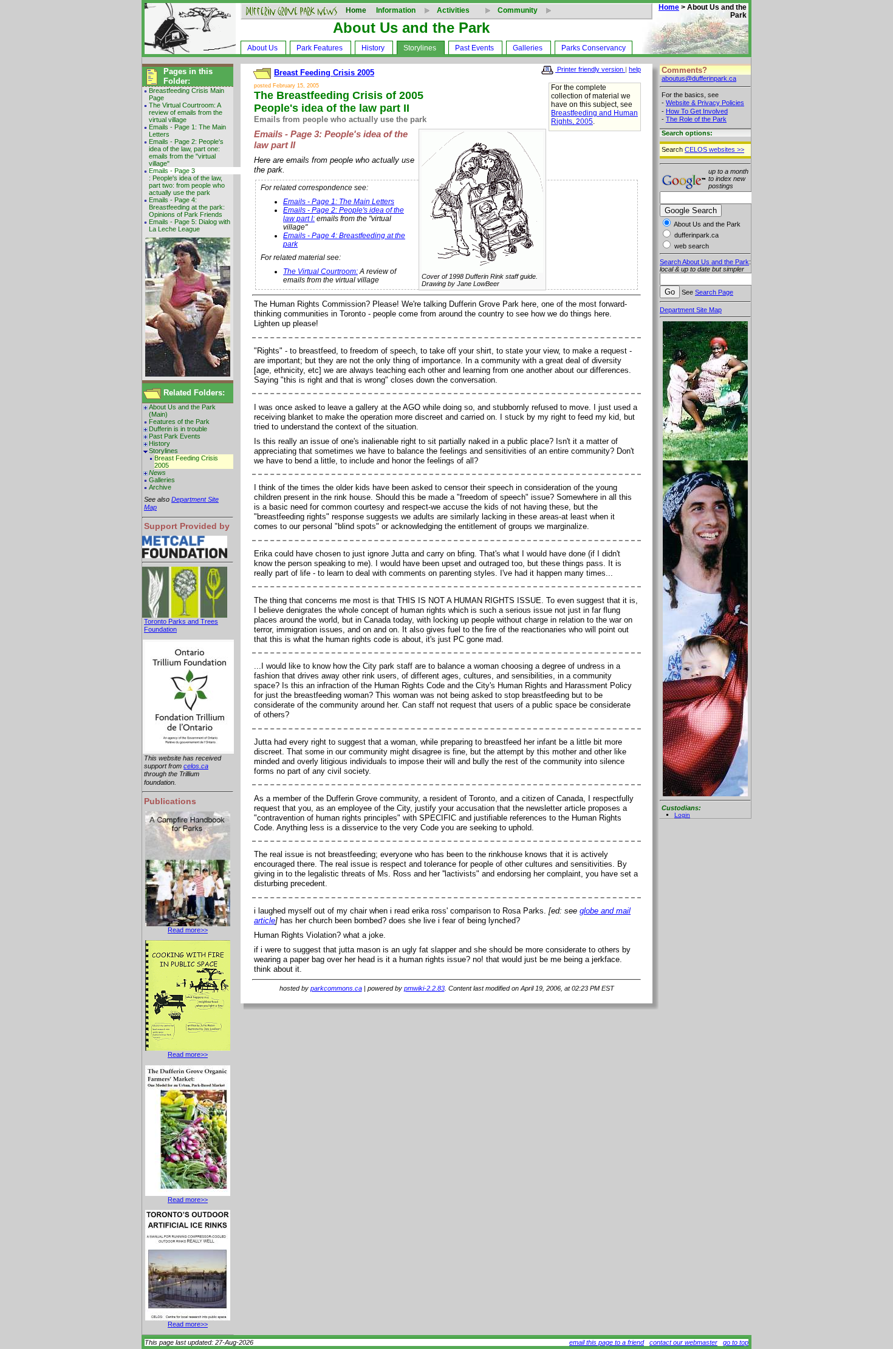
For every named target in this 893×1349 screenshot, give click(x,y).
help (635, 69)
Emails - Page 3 (172, 170)
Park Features (319, 48)
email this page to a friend (606, 1342)
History (373, 48)
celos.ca (195, 766)
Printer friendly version (590, 69)
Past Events (474, 48)
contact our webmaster (683, 1342)
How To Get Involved (697, 111)
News (157, 472)
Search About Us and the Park (704, 261)
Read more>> (188, 930)
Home (356, 10)
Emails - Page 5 (172, 221)
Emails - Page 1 (172, 127)
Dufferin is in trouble (178, 428)
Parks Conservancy (593, 48)
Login (682, 814)
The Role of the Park (696, 119)
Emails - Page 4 (172, 199)
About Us (262, 48)
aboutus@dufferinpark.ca (699, 78)
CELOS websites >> (714, 149)
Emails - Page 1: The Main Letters (338, 201)
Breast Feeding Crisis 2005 (186, 461)
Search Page (714, 292)
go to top (735, 1342)
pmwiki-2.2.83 (424, 988)
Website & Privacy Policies (705, 102)
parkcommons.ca (336, 988)
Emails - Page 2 (172, 141)
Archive (160, 487)
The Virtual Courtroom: (182, 105)
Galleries (527, 48)
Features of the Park (179, 421)
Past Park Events (174, 436)
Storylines (419, 48)
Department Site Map (691, 309)
